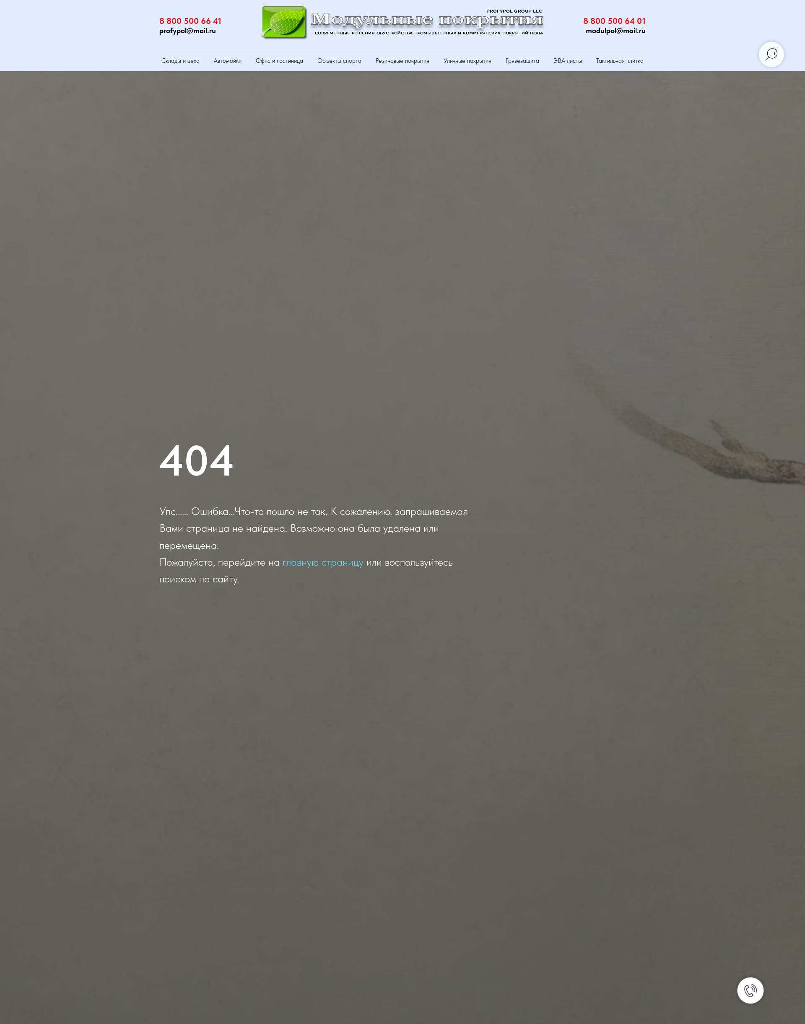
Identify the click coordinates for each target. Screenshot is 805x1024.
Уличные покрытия (467, 61)
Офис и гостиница (279, 61)
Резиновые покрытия (402, 61)
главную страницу (323, 561)
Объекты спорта (339, 61)
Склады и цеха (180, 61)
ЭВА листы (567, 61)
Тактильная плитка (620, 61)
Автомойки (228, 61)
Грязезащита (522, 61)
